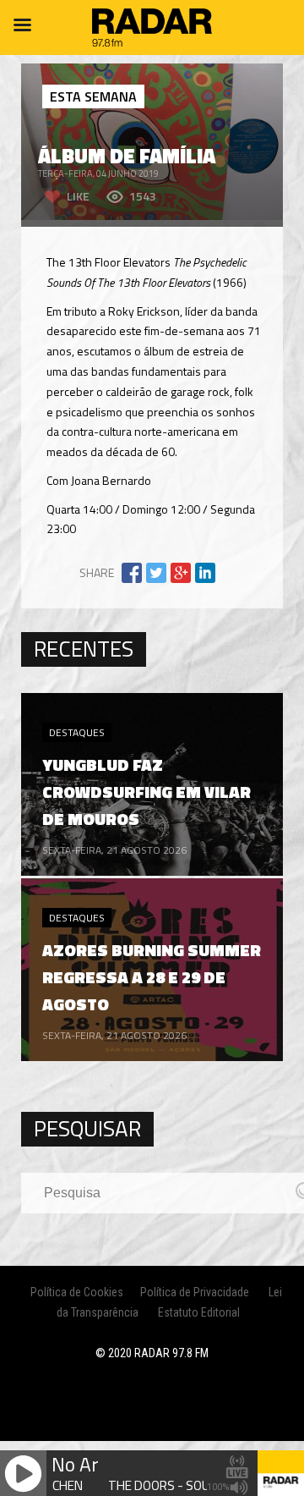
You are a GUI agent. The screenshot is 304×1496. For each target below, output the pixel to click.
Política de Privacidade (194, 1292)
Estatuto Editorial (199, 1312)
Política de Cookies (76, 1292)
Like (78, 196)
